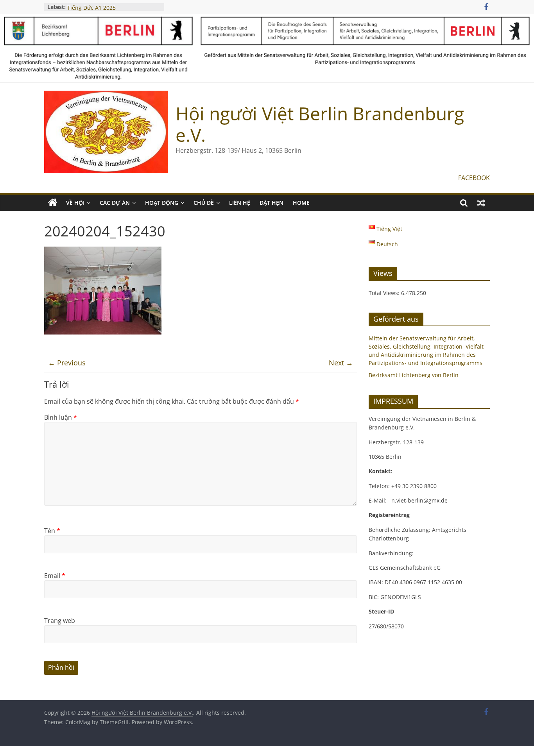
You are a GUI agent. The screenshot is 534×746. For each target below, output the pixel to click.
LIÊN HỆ (239, 202)
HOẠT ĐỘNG (161, 202)
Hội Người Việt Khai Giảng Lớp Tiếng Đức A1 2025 (106, 9)
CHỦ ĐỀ (204, 202)
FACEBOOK (474, 178)
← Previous (67, 362)
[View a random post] (481, 203)
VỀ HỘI (75, 202)
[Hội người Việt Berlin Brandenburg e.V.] (52, 203)
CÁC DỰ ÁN (115, 202)
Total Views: (385, 293)
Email (54, 575)
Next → (341, 362)
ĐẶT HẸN (271, 202)
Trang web (59, 620)
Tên (52, 530)
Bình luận (60, 417)
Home (301, 202)
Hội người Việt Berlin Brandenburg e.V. (320, 124)
